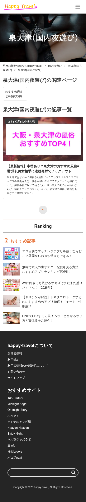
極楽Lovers (15, 451)
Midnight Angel (17, 404)
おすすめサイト (24, 389)
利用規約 (13, 359)
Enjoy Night (15, 433)
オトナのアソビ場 (19, 421)
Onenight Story (17, 410)
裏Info (11, 445)
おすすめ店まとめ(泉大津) (14, 93)
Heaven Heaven (18, 427)
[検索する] (73, 472)
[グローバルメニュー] (78, 7)
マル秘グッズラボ (19, 439)
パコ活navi (15, 457)
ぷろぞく (13, 415)
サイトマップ (16, 377)
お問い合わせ (16, 371)
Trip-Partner (15, 398)
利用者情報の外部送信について (28, 365)
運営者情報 (15, 353)
